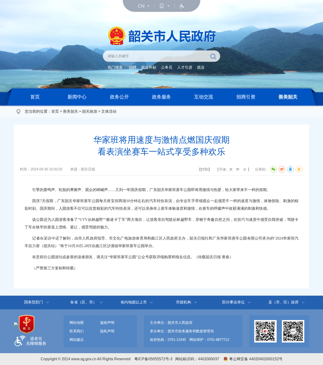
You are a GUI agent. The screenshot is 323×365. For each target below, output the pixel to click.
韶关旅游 (89, 111)
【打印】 (204, 169)
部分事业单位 (233, 302)
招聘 (132, 67)
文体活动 (108, 111)
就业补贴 (148, 67)
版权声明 (107, 322)
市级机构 (183, 302)
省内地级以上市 (133, 302)
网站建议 (77, 340)
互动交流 (203, 96)
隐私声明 (107, 331)
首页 (35, 96)
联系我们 (77, 331)
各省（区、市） (83, 302)
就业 (201, 67)
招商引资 (245, 96)
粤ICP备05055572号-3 (153, 359)
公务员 (166, 67)
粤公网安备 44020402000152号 (256, 359)
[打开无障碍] (181, 5)
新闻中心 (77, 96)
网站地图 (77, 322)
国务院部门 (33, 302)
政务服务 (161, 96)
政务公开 (119, 96)
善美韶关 (288, 96)
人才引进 (184, 67)
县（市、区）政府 (283, 302)
